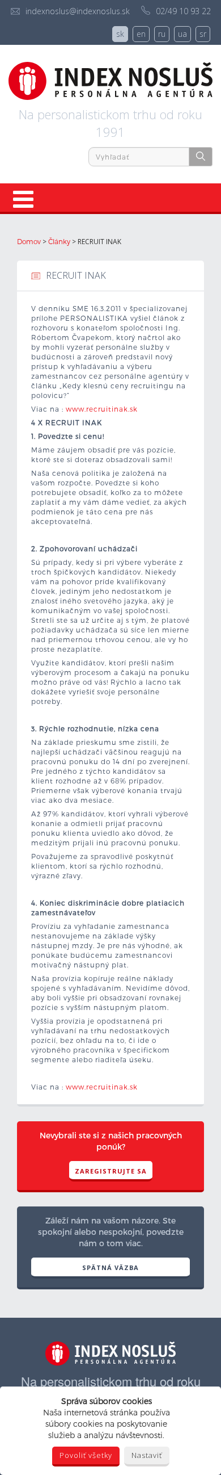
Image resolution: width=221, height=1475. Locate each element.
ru (161, 33)
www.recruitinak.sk (102, 409)
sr (202, 33)
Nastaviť (146, 1455)
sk (120, 33)
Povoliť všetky (86, 1455)
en (141, 33)
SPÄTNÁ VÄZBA (110, 1267)
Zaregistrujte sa (111, 1171)
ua (182, 33)
